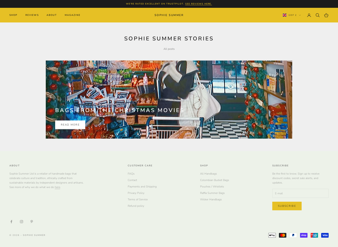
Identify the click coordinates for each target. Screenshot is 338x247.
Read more (70, 125)
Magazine (72, 15)
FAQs (131, 174)
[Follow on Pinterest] (32, 222)
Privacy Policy (136, 193)
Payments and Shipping (142, 186)
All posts (169, 49)
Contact (132, 180)
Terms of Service (138, 199)
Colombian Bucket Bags (214, 180)
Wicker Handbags (211, 199)
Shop (13, 15)
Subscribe (287, 206)
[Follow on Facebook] (11, 222)
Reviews (32, 15)
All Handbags (208, 174)
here (57, 187)
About (52, 15)
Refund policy (136, 206)
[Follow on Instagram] (21, 222)
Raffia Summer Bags (212, 193)
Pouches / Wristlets (212, 186)
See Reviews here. (198, 3)
